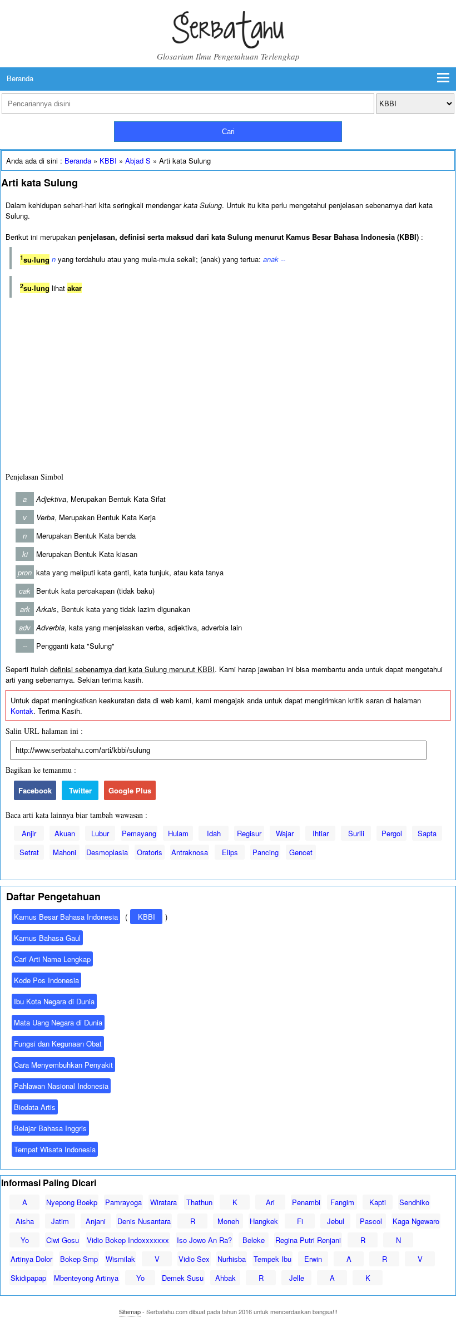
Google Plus (129, 790)
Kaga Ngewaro (416, 1221)
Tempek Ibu (272, 1259)
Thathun (199, 1202)
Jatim (60, 1221)
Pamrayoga (123, 1202)
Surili (356, 833)
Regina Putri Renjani (308, 1240)
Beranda (20, 78)
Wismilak (120, 1259)
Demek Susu (183, 1277)
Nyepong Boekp (71, 1202)
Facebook (35, 790)
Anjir (29, 833)
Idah (214, 833)
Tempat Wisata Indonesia (55, 1149)
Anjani (96, 1221)
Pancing (265, 852)
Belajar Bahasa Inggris (50, 1128)
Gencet (301, 852)
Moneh (228, 1221)
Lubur (100, 833)
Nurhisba (231, 1259)
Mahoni (64, 852)
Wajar (285, 833)
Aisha (25, 1221)
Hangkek (264, 1221)
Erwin (313, 1259)
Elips (230, 852)
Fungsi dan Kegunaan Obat (58, 1043)
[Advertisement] (228, 382)
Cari (228, 131)
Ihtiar (321, 833)
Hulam (178, 833)
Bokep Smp (79, 1259)
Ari (270, 1202)
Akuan (64, 833)
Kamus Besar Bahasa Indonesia (66, 916)
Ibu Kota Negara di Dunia (54, 1001)
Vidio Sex (194, 1259)
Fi (300, 1221)
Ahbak (225, 1277)
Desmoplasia (107, 852)
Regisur (249, 833)
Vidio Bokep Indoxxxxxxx (128, 1240)
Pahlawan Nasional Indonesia (61, 1086)
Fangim (342, 1202)
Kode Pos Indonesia (46, 980)
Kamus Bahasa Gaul (47, 938)
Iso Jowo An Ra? (204, 1240)
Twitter (80, 790)
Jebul (335, 1221)
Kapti (377, 1202)
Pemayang (139, 833)
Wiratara (163, 1202)
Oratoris (149, 852)
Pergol (391, 833)
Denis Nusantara (144, 1221)
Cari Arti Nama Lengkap (52, 959)
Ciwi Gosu (62, 1240)
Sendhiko (414, 1202)
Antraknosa (189, 852)
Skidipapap (28, 1277)
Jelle (296, 1277)
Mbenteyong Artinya (86, 1277)
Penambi (306, 1202)
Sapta (427, 833)
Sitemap (130, 1311)
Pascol (371, 1221)
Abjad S (138, 160)
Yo (25, 1240)
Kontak (22, 711)
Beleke (253, 1240)
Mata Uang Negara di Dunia (58, 1022)
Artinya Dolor (31, 1259)
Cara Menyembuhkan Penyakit (63, 1064)
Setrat (29, 852)
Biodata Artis (35, 1107)
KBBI (108, 160)
